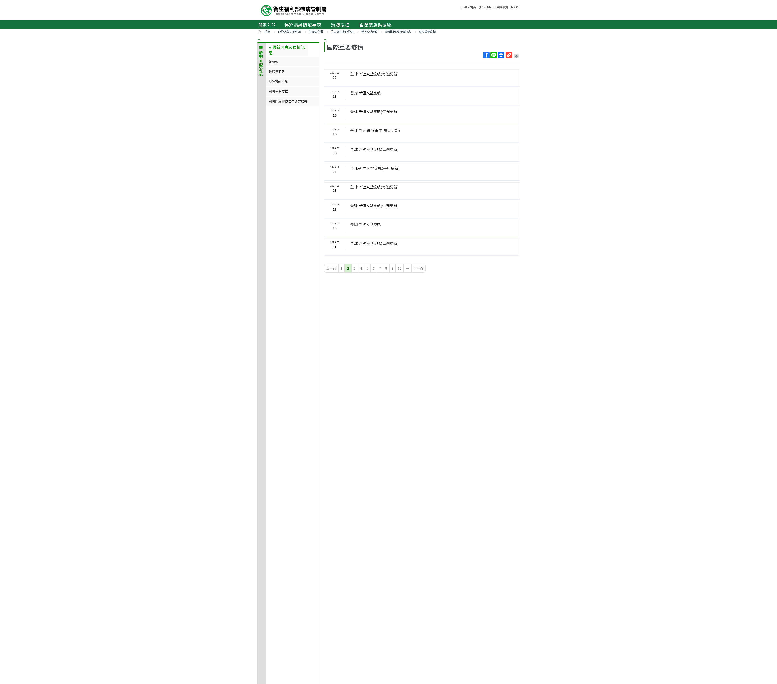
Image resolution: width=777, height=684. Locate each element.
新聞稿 (273, 61)
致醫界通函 (277, 71)
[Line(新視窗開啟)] (493, 55)
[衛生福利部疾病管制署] (293, 10)
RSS (516, 7)
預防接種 (340, 24)
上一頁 (331, 268)
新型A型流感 (369, 31)
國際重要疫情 (427, 31)
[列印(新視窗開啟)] (501, 55)
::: (258, 39)
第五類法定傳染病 (342, 31)
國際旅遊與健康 (375, 24)
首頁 (267, 31)
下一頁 (418, 268)
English (486, 7)
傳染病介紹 (316, 31)
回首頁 (471, 7)
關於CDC (267, 24)
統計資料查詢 (278, 81)
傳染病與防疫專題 (302, 24)
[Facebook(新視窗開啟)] (486, 55)
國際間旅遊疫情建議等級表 (288, 101)
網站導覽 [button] (502, 7)
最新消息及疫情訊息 (398, 31)
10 (399, 268)
